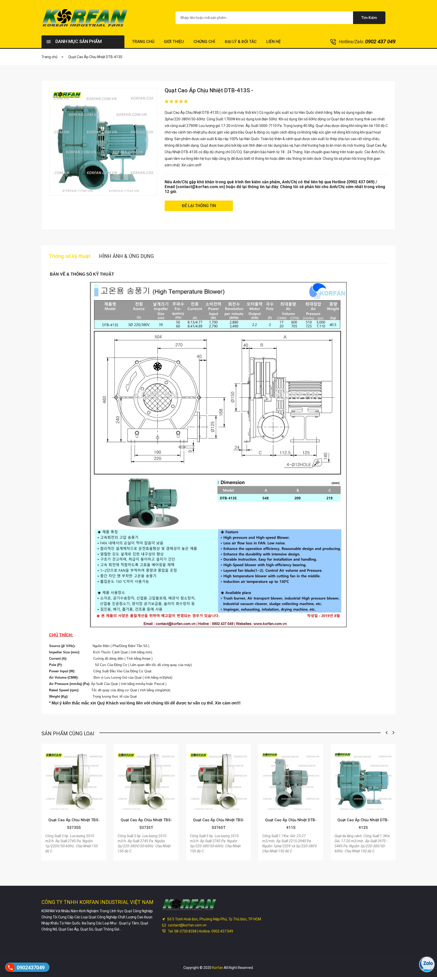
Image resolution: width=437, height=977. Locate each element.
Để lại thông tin (199, 205)
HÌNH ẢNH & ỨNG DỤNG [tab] (126, 256)
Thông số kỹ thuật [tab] (69, 256)
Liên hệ (273, 41)
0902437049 (31, 968)
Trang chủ (143, 41)
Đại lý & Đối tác (241, 41)
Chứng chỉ (204, 41)
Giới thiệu (174, 41)
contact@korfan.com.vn (186, 925)
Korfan (217, 968)
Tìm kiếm (369, 18)
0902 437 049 (380, 41)
